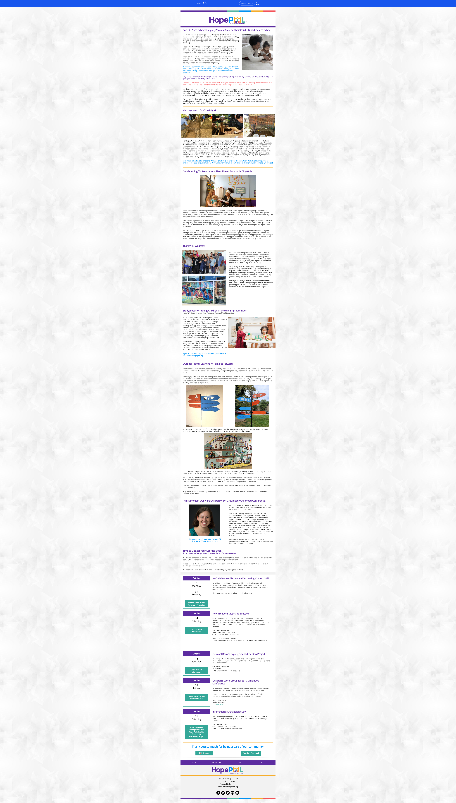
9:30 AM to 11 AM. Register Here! (205, 541)
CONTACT (263, 762)
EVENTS (240, 762)
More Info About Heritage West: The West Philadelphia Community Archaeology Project (196, 731)
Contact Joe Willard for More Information (196, 697)
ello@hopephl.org (196, 355)
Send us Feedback (251, 753)
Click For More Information (196, 630)
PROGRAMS (216, 762)
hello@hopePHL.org (230, 786)
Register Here (217, 704)
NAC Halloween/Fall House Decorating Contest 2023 (240, 578)
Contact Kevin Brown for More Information (196, 604)
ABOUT (193, 762)
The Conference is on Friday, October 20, (205, 539)
